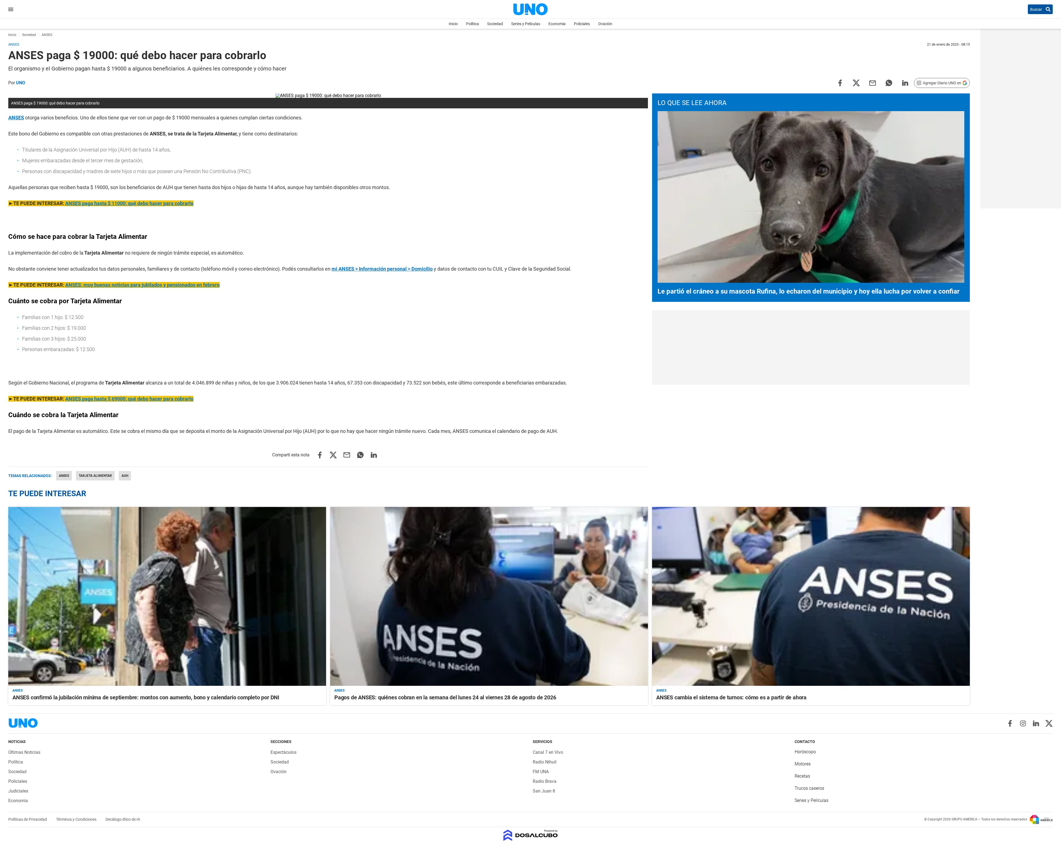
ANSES (16, 118)
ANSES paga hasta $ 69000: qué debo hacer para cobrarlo (129, 399)
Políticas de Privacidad (28, 819)
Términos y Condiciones (76, 819)
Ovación (605, 24)
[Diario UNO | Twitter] (1049, 723)
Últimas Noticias (24, 752)
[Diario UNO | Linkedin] (1036, 723)
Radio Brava (544, 781)
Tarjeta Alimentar (95, 476)
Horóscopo (805, 751)
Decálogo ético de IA (123, 819)
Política (472, 24)
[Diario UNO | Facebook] (1010, 723)
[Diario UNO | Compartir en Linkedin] (905, 82)
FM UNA (541, 771)
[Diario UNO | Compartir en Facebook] (840, 82)
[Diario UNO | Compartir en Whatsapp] (889, 82)
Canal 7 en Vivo (548, 752)
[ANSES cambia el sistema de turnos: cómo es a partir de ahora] (811, 596)
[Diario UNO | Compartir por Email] (872, 82)
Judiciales (18, 791)
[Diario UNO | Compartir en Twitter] (856, 82)
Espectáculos (283, 752)
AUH (125, 476)
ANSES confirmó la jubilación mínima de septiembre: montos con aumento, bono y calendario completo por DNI (145, 697)
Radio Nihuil (544, 762)
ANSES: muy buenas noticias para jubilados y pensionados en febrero (142, 285)
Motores (803, 764)
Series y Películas (525, 24)
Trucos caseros (809, 788)
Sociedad (495, 24)
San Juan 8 (544, 791)
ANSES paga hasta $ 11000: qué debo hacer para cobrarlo (129, 203)
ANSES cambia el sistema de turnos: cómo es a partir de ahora (731, 697)
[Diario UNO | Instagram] (1023, 723)
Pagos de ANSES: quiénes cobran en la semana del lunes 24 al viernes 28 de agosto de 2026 (445, 697)
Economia (557, 24)
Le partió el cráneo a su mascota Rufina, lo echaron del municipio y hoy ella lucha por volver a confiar (809, 291)
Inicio (453, 24)
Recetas (802, 776)
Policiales (582, 24)
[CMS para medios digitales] (530, 836)
